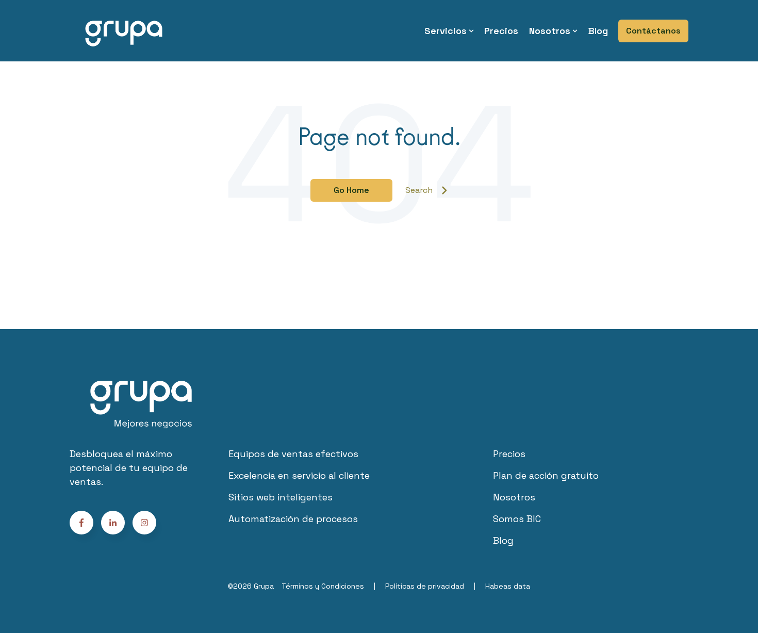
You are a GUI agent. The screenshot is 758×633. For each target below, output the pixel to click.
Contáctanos (653, 30)
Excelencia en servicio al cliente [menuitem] (299, 475)
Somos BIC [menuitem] (517, 519)
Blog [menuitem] (598, 31)
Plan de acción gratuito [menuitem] (546, 475)
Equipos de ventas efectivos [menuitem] (293, 454)
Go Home (351, 190)
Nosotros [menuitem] (549, 31)
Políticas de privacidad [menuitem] (424, 586)
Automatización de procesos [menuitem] (293, 519)
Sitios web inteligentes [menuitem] (280, 497)
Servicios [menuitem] (445, 31)
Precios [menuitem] (501, 31)
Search (419, 190)
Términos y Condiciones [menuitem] (323, 586)
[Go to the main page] (124, 30)
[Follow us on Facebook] (144, 522)
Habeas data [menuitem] (507, 586)
